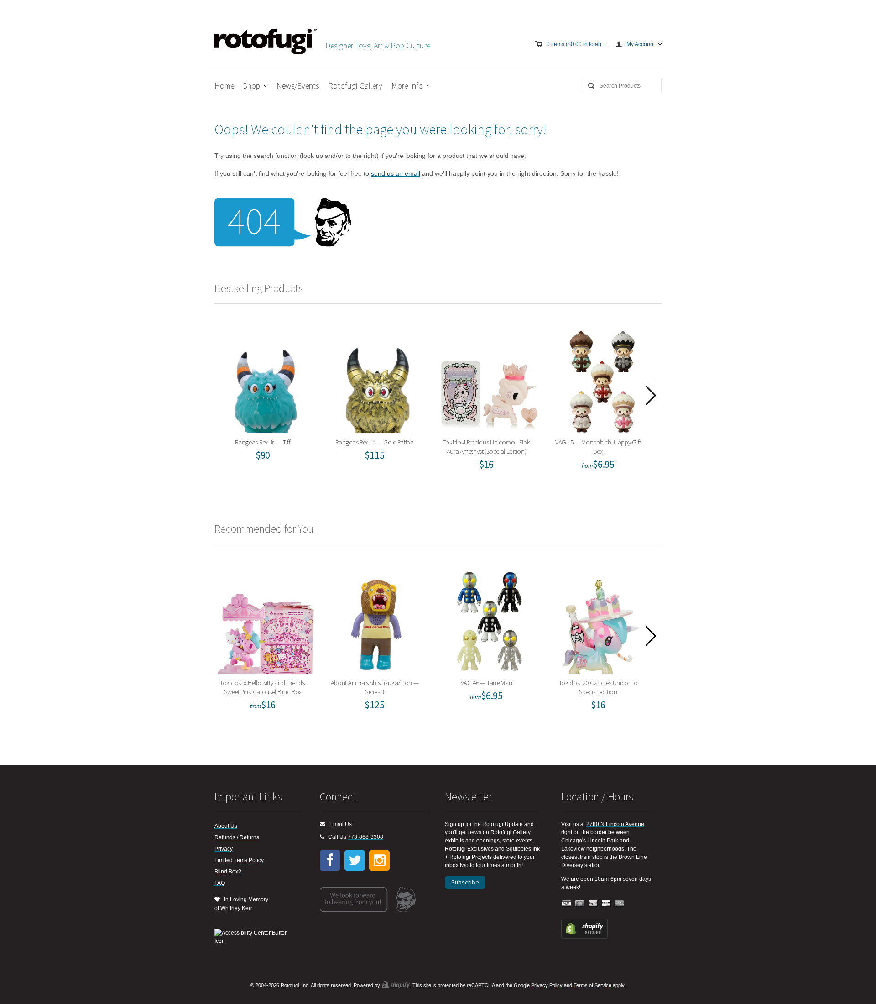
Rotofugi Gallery (355, 85)
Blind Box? (227, 871)
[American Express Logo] (619, 903)
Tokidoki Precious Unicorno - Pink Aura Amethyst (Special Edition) (489, 379)
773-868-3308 (365, 837)
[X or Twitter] (354, 860)
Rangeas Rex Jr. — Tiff (266, 379)
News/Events (297, 85)
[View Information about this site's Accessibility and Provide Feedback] (254, 937)
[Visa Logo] (566, 903)
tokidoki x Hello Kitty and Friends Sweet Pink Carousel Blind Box (266, 620)
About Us (225, 826)
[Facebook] (330, 860)
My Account (640, 44)
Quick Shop (271, 399)
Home (224, 85)
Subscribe (465, 882)
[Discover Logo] (606, 903)
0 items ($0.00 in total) (574, 44)
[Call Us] (322, 837)
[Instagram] (379, 860)
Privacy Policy (547, 985)
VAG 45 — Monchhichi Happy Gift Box (601, 379)
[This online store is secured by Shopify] (584, 937)
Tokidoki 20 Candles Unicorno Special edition (601, 620)
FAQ (219, 883)
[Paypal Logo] (593, 903)
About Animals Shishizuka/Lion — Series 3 (377, 620)
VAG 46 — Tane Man (489, 620)
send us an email (395, 173)
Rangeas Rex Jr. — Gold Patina (377, 379)
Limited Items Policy (239, 860)
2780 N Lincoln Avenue (615, 824)
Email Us (338, 824)
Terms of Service (592, 985)
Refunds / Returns (236, 837)
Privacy (223, 849)
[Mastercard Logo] (579, 903)
